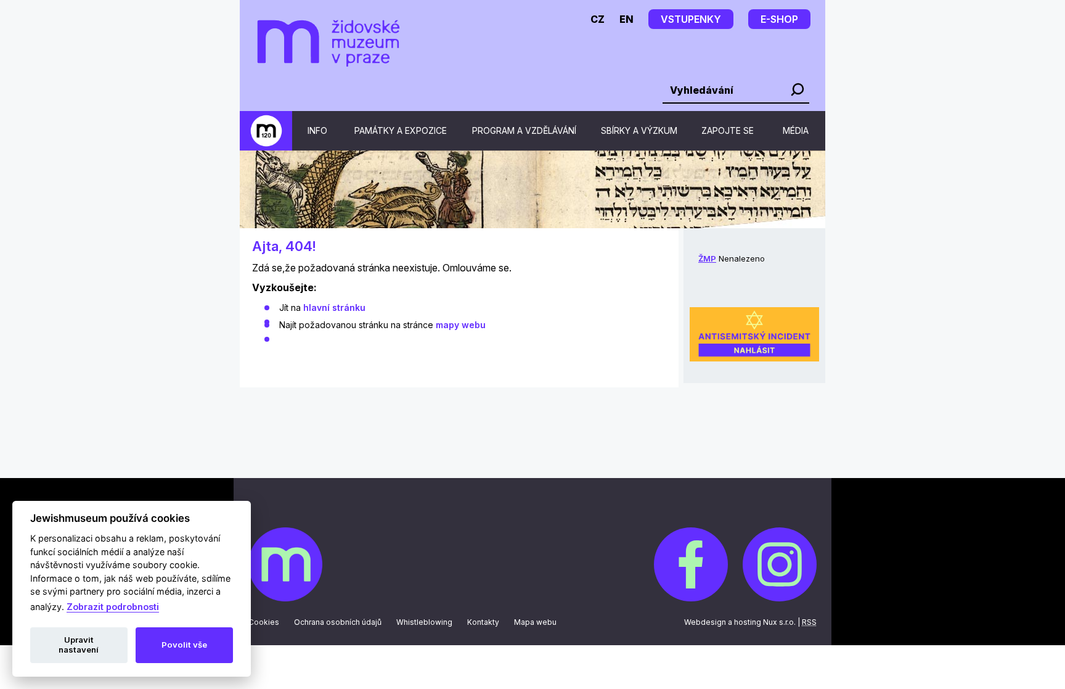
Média (796, 130)
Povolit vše (184, 645)
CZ (597, 19)
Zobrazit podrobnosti (113, 606)
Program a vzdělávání (524, 130)
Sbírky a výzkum (639, 130)
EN (626, 19)
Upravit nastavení (79, 644)
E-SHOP (779, 19)
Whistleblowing (424, 622)
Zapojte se (727, 130)
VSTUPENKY (691, 19)
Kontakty (483, 622)
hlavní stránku (334, 307)
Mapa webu (535, 622)
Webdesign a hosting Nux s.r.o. (740, 622)
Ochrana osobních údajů (338, 622)
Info (317, 130)
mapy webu (461, 325)
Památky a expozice (400, 130)
